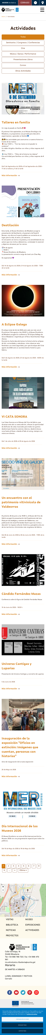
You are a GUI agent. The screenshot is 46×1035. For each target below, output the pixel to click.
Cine (23, 48)
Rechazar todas (22, 1025)
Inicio (3, 16)
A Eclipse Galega (14, 324)
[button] (23, 898)
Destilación (10, 225)
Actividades (32, 930)
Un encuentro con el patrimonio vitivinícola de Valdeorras (21, 502)
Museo (29, 919)
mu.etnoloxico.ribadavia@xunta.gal (20, 962)
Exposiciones (32, 925)
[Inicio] (10, 9)
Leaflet (32, 916)
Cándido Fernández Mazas (21, 594)
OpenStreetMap (38, 916)
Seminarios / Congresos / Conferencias (23, 43)
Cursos (23, 65)
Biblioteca (12, 925)
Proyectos (12, 936)
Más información (9, 176)
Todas (23, 37)
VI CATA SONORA (14, 416)
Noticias (11, 930)
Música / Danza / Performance (23, 54)
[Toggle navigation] (42, 10)
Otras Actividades (23, 71)
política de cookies (32, 1014)
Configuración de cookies (22, 1019)
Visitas (9, 919)
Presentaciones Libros (23, 60)
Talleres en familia (16, 122)
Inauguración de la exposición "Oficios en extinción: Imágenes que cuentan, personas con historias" (20, 747)
